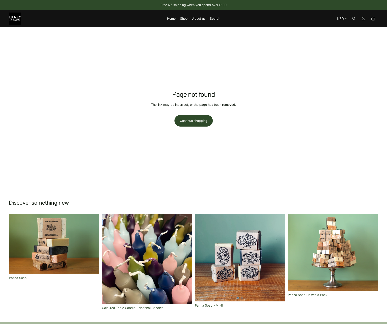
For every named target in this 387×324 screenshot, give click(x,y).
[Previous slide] (15, 244)
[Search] (354, 18)
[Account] (363, 18)
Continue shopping (193, 121)
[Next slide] (92, 244)
